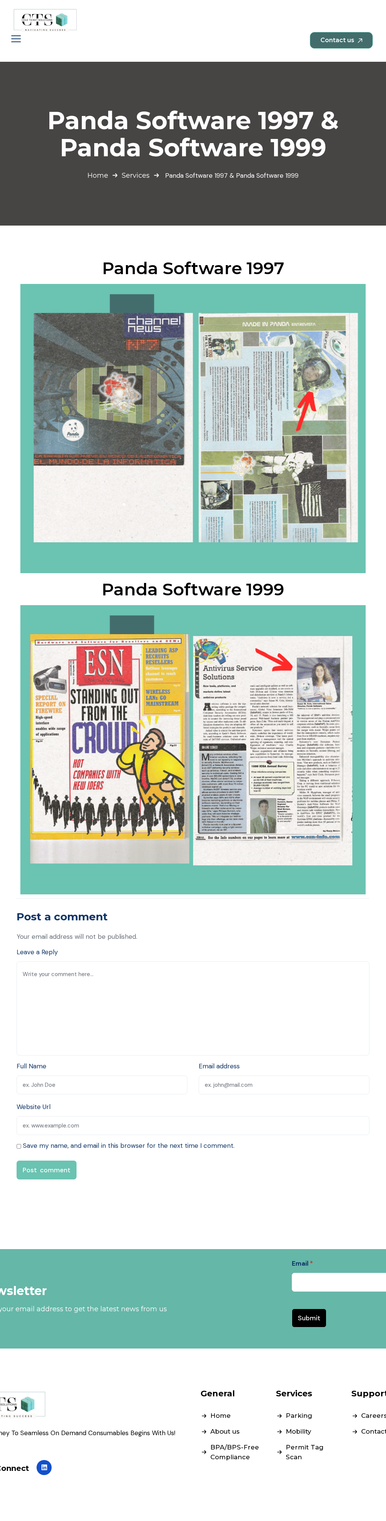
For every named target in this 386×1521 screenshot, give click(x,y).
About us (225, 1431)
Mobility (298, 1431)
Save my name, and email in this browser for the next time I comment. (128, 1145)
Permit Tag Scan (304, 1452)
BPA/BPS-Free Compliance (234, 1452)
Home (97, 175)
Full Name (31, 1066)
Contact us (338, 40)
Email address (219, 1066)
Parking (299, 1415)
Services (136, 175)
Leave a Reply (37, 952)
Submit (309, 1318)
